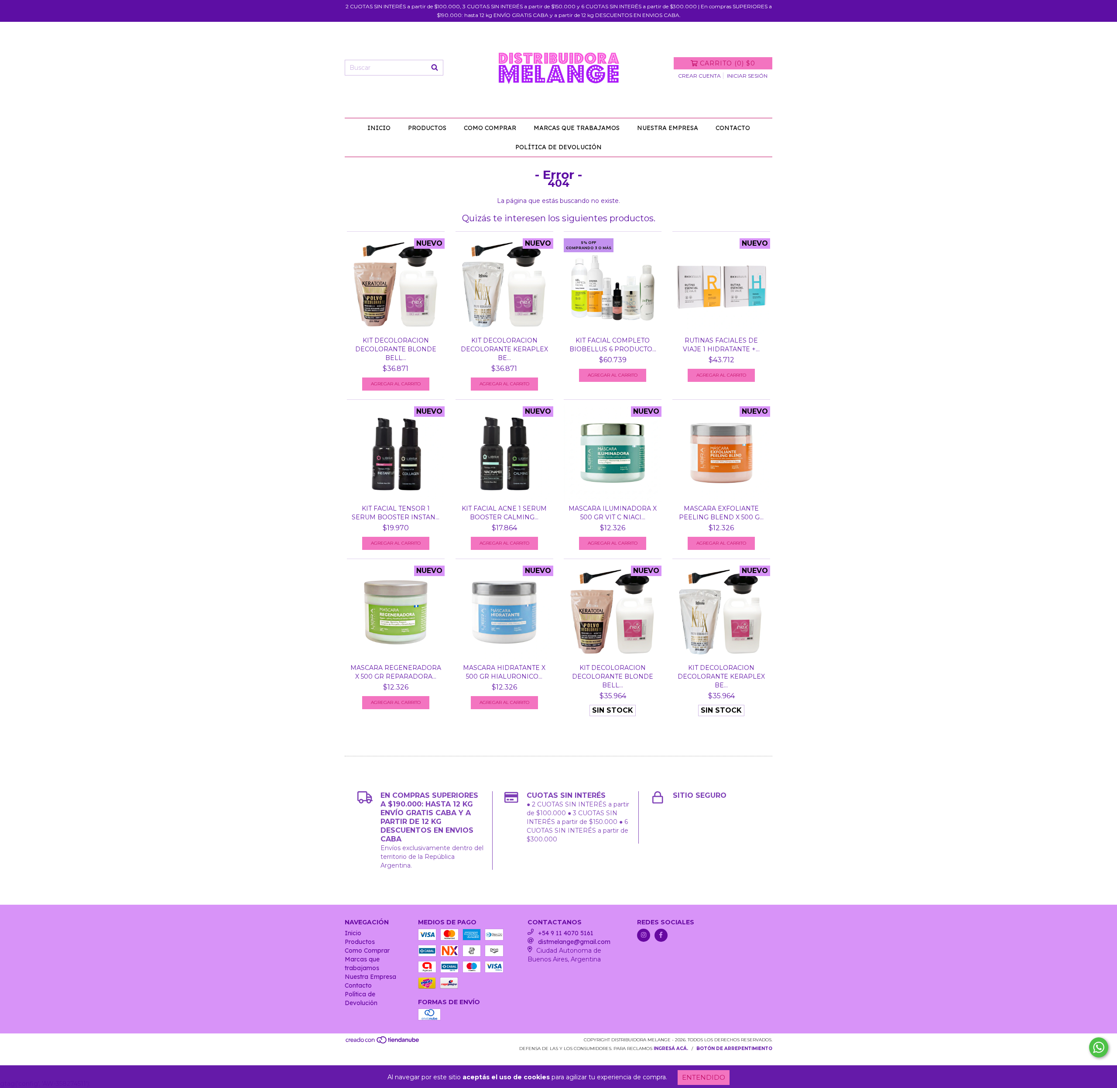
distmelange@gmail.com (574, 942)
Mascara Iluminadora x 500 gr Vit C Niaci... (613, 513)
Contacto (733, 128)
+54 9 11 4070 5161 (565, 933)
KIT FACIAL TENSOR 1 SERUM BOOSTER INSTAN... (395, 513)
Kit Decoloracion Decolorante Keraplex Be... (504, 349)
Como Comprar (490, 128)
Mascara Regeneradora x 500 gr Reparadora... (395, 672)
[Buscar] (434, 68)
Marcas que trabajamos (577, 128)
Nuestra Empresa (667, 128)
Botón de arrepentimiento (734, 1048)
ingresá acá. (671, 1048)
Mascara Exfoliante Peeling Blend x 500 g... (721, 513)
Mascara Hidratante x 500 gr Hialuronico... (504, 672)
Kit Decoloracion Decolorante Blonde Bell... (395, 349)
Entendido (703, 1077)
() (727, 63)
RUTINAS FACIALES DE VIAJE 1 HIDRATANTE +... (721, 344)
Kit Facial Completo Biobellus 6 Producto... (612, 344)
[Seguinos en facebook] (661, 935)
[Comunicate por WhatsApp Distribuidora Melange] (1098, 1047)
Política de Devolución (558, 147)
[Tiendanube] (383, 1042)
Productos (427, 128)
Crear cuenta (699, 75)
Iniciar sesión (747, 75)
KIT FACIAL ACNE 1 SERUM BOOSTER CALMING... (504, 513)
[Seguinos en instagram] (643, 935)
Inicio (379, 128)
